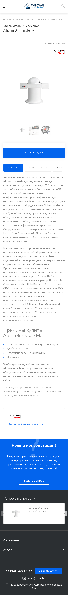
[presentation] (65, 168)
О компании (11, 540)
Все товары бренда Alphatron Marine (27, 424)
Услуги (7, 549)
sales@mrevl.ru (37, 578)
